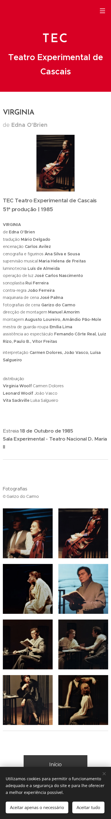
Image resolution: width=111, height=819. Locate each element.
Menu (102, 10)
